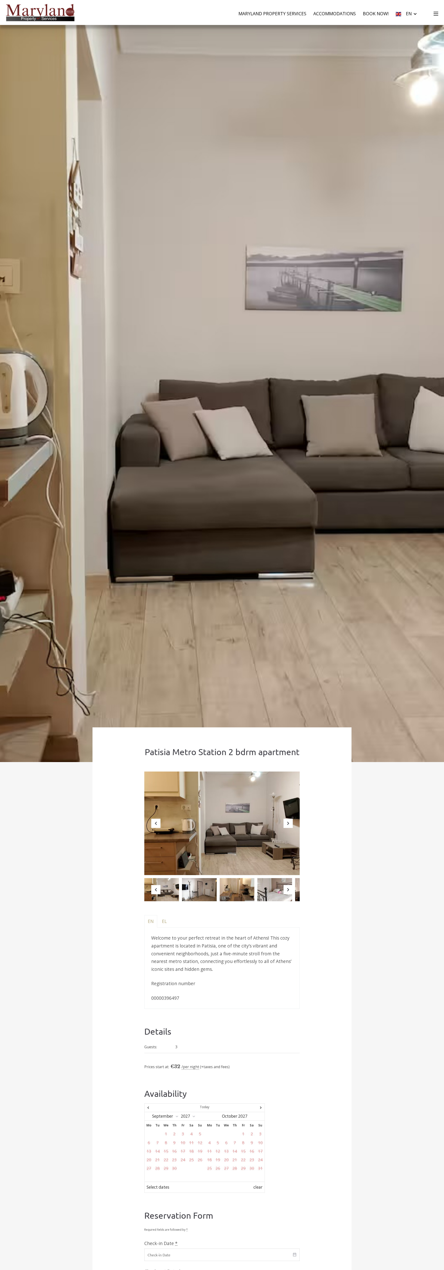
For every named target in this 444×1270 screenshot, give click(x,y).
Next (288, 827)
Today (204, 1107)
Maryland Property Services (272, 13)
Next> (247, 1108)
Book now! (376, 13)
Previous (155, 827)
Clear (257, 1187)
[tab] (150, 921)
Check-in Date (161, 1243)
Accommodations (334, 13)
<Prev (163, 1108)
